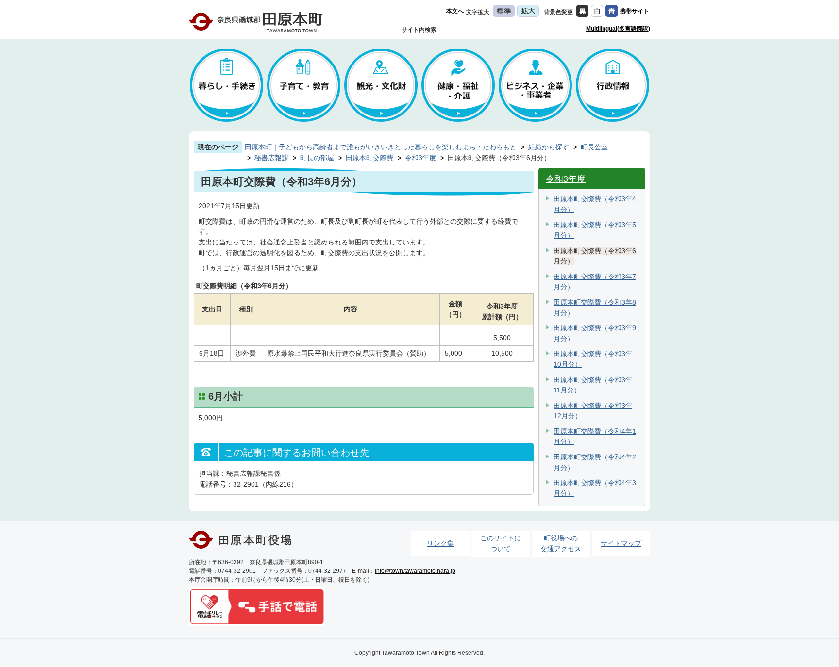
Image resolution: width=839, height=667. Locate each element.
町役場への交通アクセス (560, 543)
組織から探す (548, 147)
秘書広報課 (271, 158)
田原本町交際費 (369, 158)
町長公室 (594, 147)
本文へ (455, 11)
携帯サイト (634, 11)
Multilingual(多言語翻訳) (618, 28)
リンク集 (440, 543)
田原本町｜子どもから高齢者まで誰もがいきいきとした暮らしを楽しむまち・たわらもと (381, 147)
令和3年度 (420, 158)
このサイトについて (500, 543)
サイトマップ (621, 543)
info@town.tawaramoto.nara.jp (415, 571)
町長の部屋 (317, 158)
